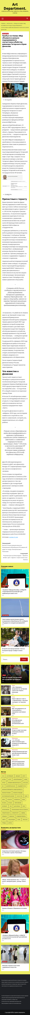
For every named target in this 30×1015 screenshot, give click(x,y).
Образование (15, 718)
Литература (5, 33)
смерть (4, 819)
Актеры (4, 779)
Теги (11, 806)
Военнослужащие (17, 792)
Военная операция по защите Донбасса (12, 789)
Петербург (4, 806)
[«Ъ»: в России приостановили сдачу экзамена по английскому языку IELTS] (6, 742)
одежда (23, 812)
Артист (4, 782)
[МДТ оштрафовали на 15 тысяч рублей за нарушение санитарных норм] (6, 711)
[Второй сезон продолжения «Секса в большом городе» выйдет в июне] (15, 637)
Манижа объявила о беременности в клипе (14, 908)
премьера (4, 816)
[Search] (27, 18)
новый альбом (6, 812)
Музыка (10, 802)
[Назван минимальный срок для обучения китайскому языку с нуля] (6, 753)
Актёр (9, 779)
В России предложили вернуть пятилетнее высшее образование (18, 763)
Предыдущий (14, 547)
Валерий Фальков (10, 786)
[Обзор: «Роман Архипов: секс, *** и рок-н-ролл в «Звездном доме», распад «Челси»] (15, 868)
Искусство (20, 796)
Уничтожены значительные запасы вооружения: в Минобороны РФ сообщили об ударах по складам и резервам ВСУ (15, 621)
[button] (2, 18)
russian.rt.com (13, 537)
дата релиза (17, 806)
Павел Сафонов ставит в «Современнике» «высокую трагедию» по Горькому (20, 700)
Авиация (18, 775)
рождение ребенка (21, 816)
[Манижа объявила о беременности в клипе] (15, 897)
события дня (11, 819)
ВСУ (3, 786)
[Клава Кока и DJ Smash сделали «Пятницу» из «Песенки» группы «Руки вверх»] (15, 839)
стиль (18, 819)
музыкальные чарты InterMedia (20, 809)
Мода (23, 799)
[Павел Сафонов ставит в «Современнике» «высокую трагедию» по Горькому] (6, 700)
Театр (4, 675)
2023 (3, 775)
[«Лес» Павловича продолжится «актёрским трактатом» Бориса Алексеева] (6, 689)
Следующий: (15, 556)
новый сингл (15, 812)
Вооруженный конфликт (8, 796)
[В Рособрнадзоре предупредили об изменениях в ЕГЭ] (6, 722)
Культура (9, 799)
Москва (4, 802)
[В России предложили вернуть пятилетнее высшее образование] (6, 763)
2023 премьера (9, 775)
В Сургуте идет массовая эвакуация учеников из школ (19, 731)
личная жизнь (5, 809)
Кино (26, 796)
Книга (3, 799)
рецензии (11, 816)
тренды (4, 822)
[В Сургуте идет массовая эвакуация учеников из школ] (6, 731)
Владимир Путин (22, 786)
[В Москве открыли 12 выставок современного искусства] (15, 954)
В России (25, 782)
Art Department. (15, 6)
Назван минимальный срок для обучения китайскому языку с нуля (19, 753)
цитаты (10, 822)
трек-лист (25, 819)
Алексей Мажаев (17, 779)
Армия (25, 779)
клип (23, 806)
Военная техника (6, 792)
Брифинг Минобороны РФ (14, 782)
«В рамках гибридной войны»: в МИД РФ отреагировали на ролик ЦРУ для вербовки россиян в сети (14, 591)
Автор (23, 775)
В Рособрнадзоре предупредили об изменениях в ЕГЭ (18, 721)
